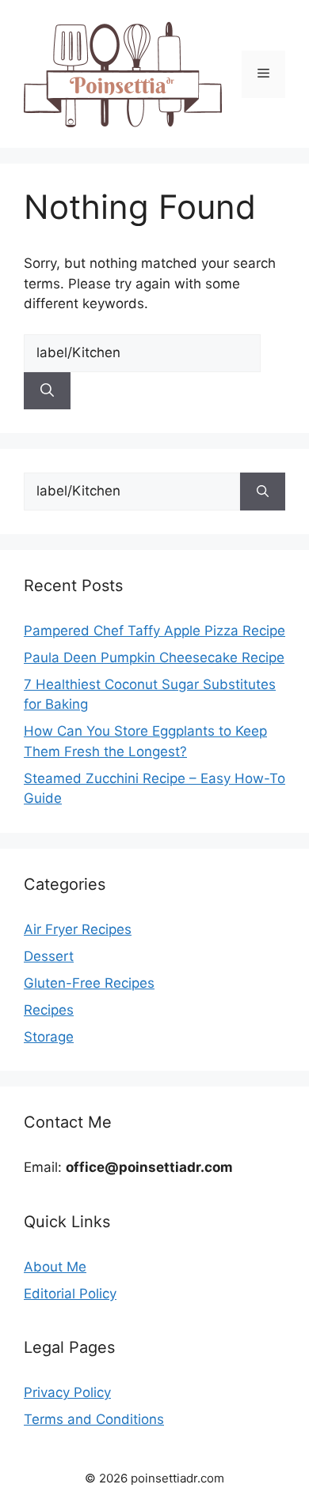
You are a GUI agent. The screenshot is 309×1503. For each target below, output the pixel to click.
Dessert (49, 956)
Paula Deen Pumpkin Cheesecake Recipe (154, 657)
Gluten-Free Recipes (89, 983)
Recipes (49, 1010)
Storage (49, 1037)
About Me (55, 1267)
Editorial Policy (70, 1293)
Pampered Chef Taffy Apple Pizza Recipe (154, 630)
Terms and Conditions (94, 1419)
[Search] (47, 391)
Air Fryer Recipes (78, 929)
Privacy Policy (67, 1392)
